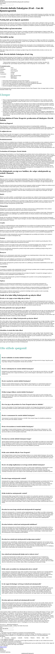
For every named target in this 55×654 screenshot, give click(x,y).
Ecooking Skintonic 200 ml (14, 622)
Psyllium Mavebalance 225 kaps (43, 611)
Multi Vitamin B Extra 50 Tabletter (16, 619)
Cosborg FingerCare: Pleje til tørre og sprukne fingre (17, 615)
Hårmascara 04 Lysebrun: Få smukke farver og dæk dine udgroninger (23, 618)
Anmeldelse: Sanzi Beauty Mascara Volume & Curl (23, 611)
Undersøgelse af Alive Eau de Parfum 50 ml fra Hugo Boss (34, 622)
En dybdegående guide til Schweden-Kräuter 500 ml (28, 617)
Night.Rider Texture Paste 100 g (32, 619)
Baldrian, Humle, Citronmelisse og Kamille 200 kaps (21, 620)
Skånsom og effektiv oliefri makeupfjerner (39, 615)
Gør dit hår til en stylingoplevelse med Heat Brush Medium (28, 613)
